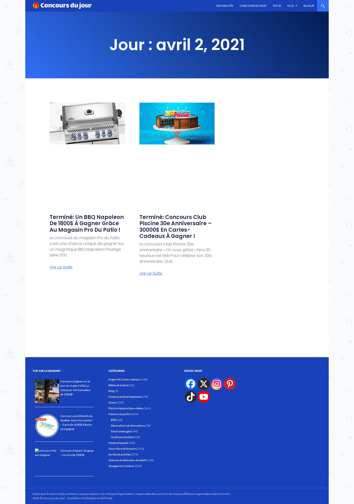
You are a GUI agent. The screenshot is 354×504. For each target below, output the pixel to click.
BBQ (114, 420)
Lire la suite (61, 267)
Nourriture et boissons (122, 448)
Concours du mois (253, 5)
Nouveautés (224, 5)
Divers (112, 402)
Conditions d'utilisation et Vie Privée (89, 498)
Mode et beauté (118, 443)
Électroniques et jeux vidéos (125, 408)
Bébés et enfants (118, 385)
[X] (204, 384)
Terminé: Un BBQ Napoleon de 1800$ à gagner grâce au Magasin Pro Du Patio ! (87, 223)
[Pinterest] (230, 384)
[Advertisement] (177, 316)
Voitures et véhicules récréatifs (127, 460)
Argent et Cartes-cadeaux (124, 379)
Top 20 (277, 5)
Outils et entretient (122, 437)
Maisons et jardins (119, 414)
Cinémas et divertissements (125, 396)
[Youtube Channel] (204, 397)
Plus (290, 5)
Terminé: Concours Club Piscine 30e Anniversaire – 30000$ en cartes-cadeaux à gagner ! (175, 226)
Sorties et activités (119, 454)
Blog (111, 391)
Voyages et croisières (121, 466)
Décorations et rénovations (128, 425)
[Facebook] (191, 384)
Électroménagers (121, 431)
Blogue (308, 5)
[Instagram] (217, 384)
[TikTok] (191, 397)
